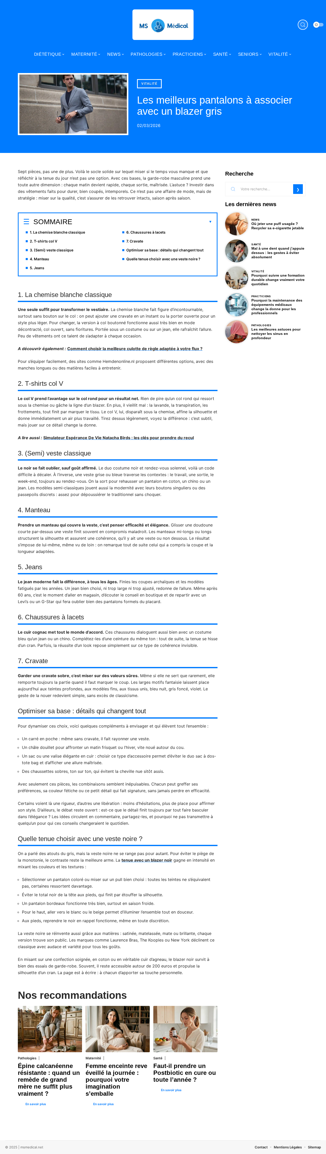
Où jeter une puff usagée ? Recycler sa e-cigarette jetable (277, 226)
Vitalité (149, 84)
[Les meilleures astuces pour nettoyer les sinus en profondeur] (236, 331)
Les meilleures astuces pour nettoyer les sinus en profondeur (276, 333)
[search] (303, 25)
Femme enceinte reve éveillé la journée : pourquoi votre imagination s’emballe (116, 1079)
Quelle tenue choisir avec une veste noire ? (163, 259)
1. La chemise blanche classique (57, 232)
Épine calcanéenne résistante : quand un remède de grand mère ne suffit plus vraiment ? (49, 1079)
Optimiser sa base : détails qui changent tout (164, 250)
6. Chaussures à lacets (146, 232)
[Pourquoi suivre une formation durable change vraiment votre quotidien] (236, 277)
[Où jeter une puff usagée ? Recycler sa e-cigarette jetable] (236, 223)
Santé (157, 1058)
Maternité (93, 1058)
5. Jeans (37, 268)
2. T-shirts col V (43, 241)
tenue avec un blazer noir (146, 860)
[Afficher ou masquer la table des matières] (142, 222)
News (255, 219)
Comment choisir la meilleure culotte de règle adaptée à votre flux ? (134, 348)
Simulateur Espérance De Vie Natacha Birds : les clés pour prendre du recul (118, 437)
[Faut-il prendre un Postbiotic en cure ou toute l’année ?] (185, 1029)
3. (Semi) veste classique (51, 250)
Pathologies (27, 1058)
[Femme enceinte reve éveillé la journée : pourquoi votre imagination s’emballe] (118, 1029)
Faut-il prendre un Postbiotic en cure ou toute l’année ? (184, 1072)
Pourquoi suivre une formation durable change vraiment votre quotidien (278, 279)
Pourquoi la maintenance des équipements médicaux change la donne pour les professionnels (276, 306)
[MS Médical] (163, 24)
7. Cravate (134, 241)
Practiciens (261, 296)
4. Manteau (39, 259)
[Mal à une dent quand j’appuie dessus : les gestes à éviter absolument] (236, 250)
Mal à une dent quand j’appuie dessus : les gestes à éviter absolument (277, 252)
